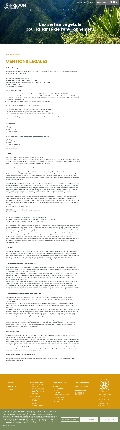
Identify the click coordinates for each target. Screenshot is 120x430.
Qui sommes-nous (35, 10)
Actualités (12, 386)
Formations (57, 386)
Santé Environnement (38, 404)
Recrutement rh (59, 382)
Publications (67, 10)
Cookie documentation (9, 425)
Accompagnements (55, 10)
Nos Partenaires (38, 389)
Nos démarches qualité (38, 392)
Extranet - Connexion (102, 2)
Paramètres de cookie (69, 419)
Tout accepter (109, 419)
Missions (45, 10)
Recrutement (76, 10)
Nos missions (35, 397)
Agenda (11, 390)
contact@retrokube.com (16, 147)
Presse (84, 10)
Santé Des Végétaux (35, 400)
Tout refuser (89, 419)
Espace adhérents (82, 382)
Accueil (7, 54)
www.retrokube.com (12, 149)
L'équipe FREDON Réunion (38, 386)
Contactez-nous (81, 387)
